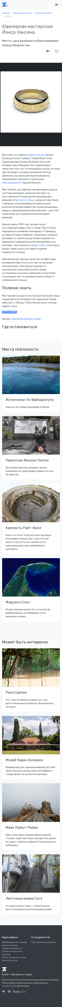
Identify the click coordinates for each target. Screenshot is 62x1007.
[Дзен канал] (19, 991)
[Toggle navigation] (56, 5)
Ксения (37, 319)
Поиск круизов (9, 960)
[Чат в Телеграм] (8, 992)
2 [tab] (33, 136)
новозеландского (11, 182)
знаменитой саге (35, 154)
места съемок (9, 312)
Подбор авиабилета (12, 948)
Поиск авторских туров (14, 957)
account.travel (9, 986)
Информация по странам (14, 942)
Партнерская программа (43, 942)
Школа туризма (10, 945)
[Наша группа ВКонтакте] (3, 992)
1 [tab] (28, 136)
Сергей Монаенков (22, 319)
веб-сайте (40, 245)
